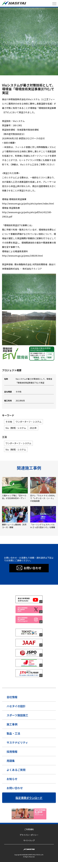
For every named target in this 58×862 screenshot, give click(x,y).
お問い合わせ (15, 788)
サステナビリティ (17, 742)
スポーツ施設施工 (17, 715)
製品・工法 (13, 733)
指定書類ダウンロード (29, 798)
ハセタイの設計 (16, 706)
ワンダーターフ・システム (17, 81)
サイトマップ (29, 840)
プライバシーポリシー (29, 834)
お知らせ (12, 779)
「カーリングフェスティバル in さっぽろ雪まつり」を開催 (42, 526)
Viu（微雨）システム (33, 81)
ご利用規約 (29, 829)
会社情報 (12, 697)
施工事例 (12, 724)
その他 (5, 81)
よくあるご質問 (16, 770)
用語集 (11, 761)
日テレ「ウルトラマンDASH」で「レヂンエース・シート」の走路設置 (42, 498)
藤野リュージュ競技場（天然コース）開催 (14, 526)
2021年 (44, 81)
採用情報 (12, 752)
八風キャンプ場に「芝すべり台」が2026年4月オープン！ (14, 497)
